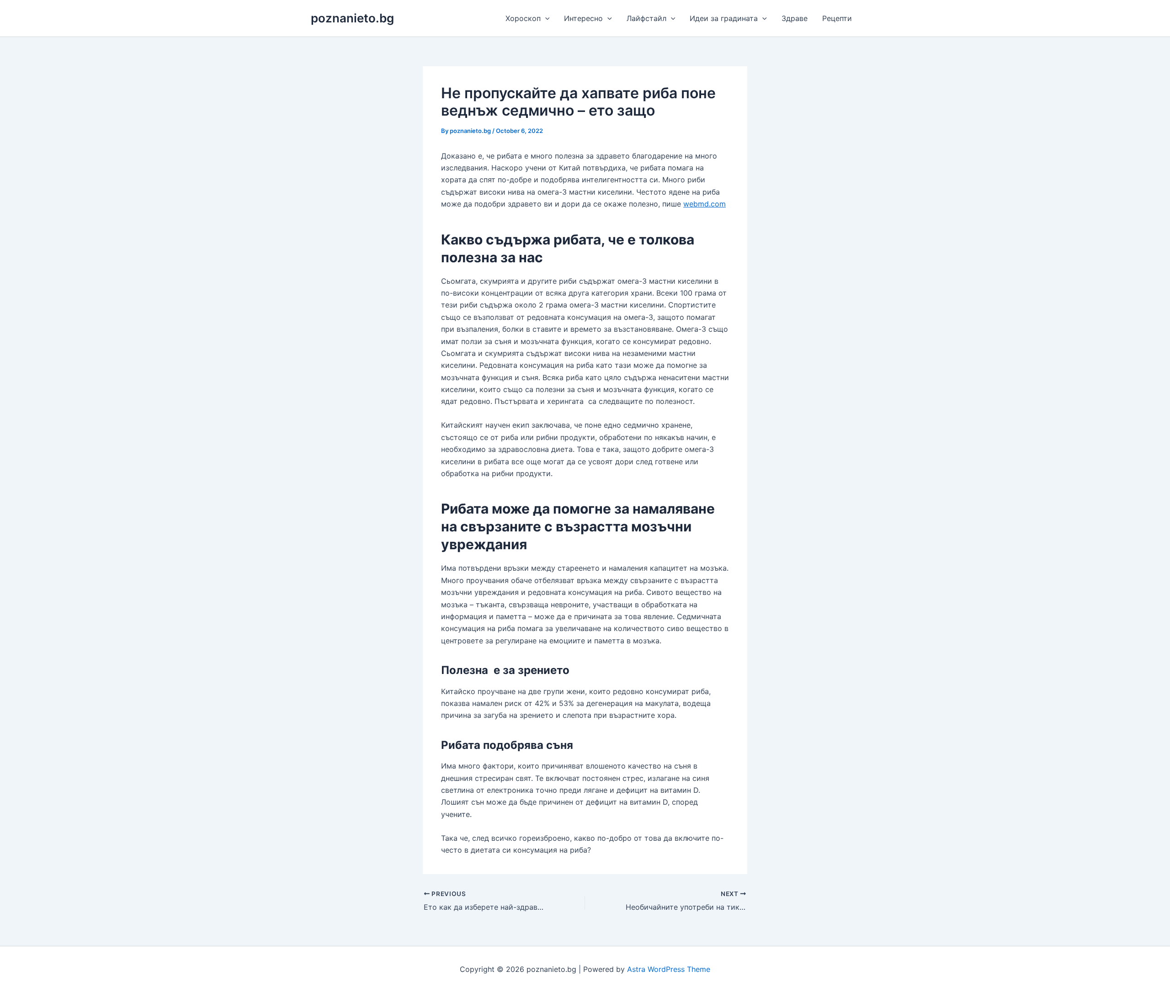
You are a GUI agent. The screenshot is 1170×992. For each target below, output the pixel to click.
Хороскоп (523, 18)
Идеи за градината (724, 18)
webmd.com (704, 203)
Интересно (583, 18)
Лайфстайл (646, 18)
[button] (545, 18)
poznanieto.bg (352, 18)
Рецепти (837, 18)
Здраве (795, 18)
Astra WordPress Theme (668, 969)
